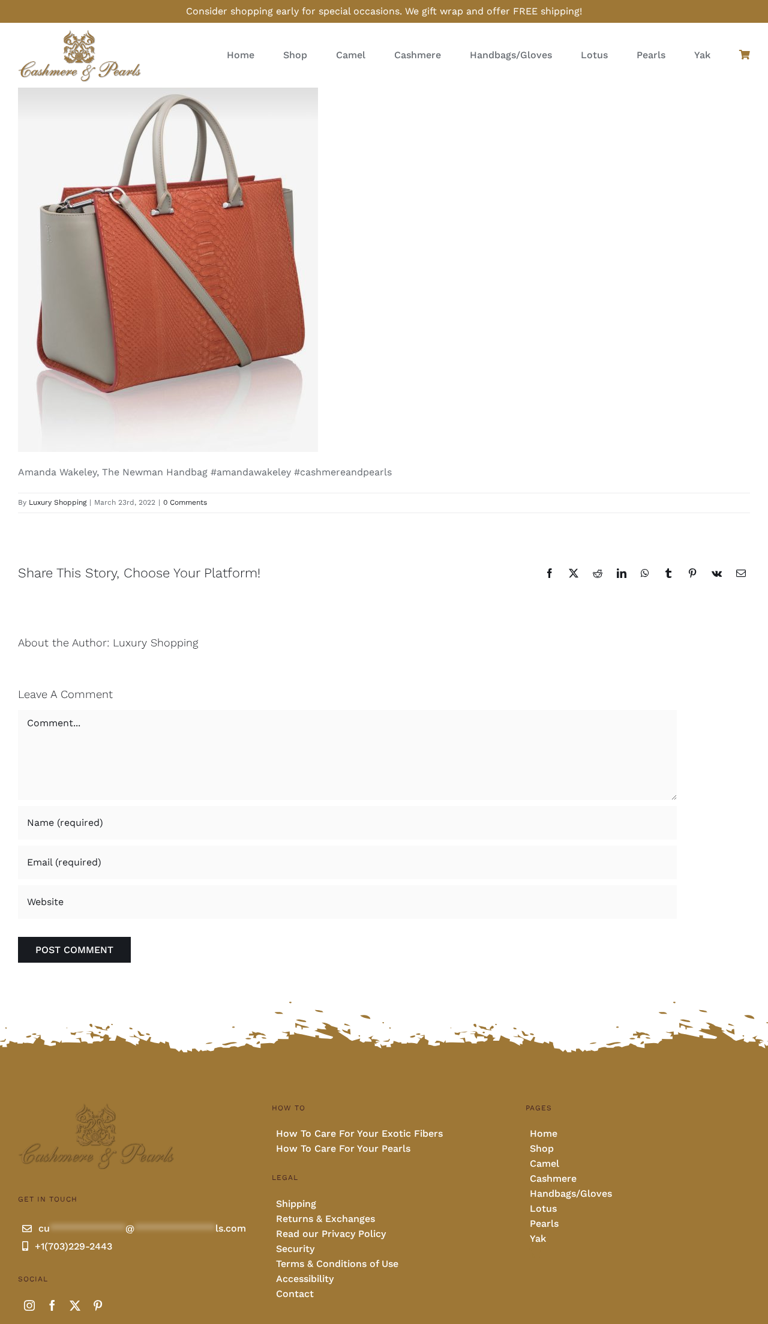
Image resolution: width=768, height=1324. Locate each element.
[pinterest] (97, 1305)
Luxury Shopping (57, 502)
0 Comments (185, 502)
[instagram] (29, 1305)
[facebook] (52, 1305)
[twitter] (75, 1305)
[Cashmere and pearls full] (79, 33)
